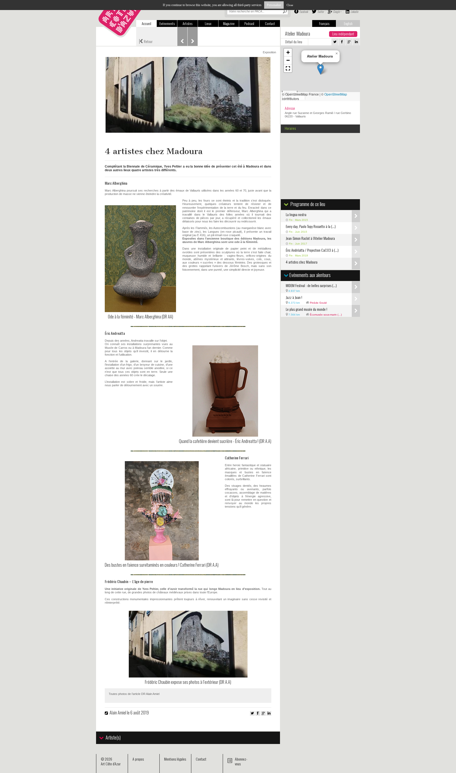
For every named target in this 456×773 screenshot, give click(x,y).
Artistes (187, 23)
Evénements (167, 23)
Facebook (303, 11)
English (348, 23)
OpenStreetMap (335, 94)
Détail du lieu (293, 41)
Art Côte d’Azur (111, 763)
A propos (138, 759)
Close (290, 5)
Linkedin (354, 11)
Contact (270, 23)
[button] (320, 69)
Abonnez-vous (241, 761)
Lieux (208, 23)
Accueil (146, 23)
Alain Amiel (118, 712)
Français (324, 23)
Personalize (274, 5)
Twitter (320, 11)
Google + (337, 11)
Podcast (249, 23)
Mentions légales (175, 759)
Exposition (269, 52)
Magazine (229, 23)
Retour (146, 40)
